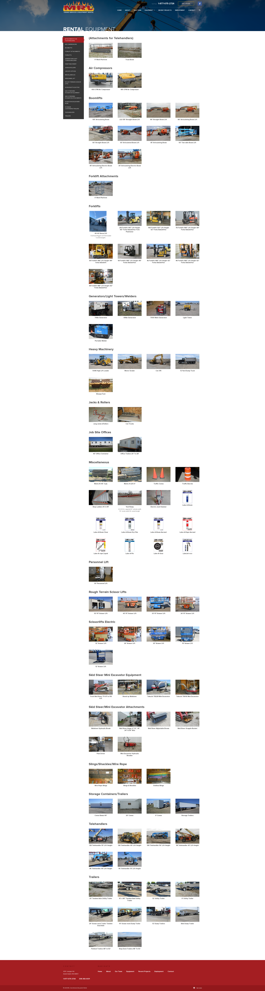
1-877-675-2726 (166, 3)
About (127, 10)
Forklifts (68, 55)
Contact (191, 10)
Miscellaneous (70, 75)
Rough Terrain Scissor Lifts (73, 83)
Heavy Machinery (70, 64)
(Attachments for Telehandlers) (71, 40)
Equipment (149, 10)
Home (119, 10)
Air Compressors (71, 44)
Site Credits (199, 988)
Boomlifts (68, 48)
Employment (180, 10)
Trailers (68, 116)
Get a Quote (186, 3)
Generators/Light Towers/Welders (71, 59)
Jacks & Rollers (70, 67)
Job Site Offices (70, 71)
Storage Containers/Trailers (72, 108)
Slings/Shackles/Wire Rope (72, 102)
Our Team (137, 10)
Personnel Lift (70, 78)
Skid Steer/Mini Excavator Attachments (73, 97)
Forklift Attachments (72, 51)
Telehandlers (69, 112)
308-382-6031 (84, 979)
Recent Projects (165, 10)
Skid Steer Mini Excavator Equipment (72, 92)
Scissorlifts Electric (72, 87)
